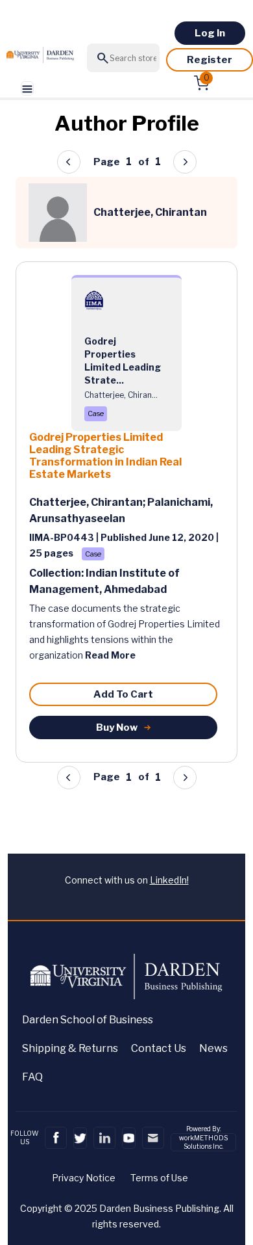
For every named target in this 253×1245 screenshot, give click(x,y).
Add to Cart (123, 694)
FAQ (32, 1077)
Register (209, 60)
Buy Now (117, 727)
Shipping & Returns (70, 1048)
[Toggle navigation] (27, 88)
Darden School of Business (87, 1020)
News (213, 1048)
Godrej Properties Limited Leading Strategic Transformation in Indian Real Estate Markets (105, 456)
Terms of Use (159, 1177)
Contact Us (158, 1048)
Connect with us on (127, 879)
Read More (110, 655)
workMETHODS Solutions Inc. (203, 1142)
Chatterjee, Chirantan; (88, 502)
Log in (210, 33)
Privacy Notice (83, 1177)
